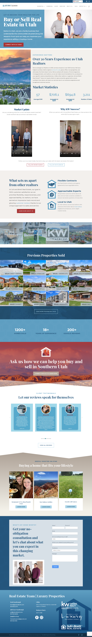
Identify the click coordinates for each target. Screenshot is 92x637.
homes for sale (56, 70)
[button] (41, 438)
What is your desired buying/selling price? (63, 542)
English (77, 1)
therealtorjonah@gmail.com (18, 619)
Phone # (67, 525)
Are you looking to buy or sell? (60, 536)
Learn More (21, 506)
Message (54, 553)
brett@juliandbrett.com (17, 604)
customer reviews (23, 203)
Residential (40, 6)
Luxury (56, 6)
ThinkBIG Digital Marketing (48, 634)
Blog (76, 6)
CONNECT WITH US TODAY (13, 44)
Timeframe (54, 548)
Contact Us (82, 6)
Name (54, 525)
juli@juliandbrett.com (16, 612)
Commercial (49, 6)
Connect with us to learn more (46, 373)
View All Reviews (46, 445)
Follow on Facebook (56, 165)
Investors (62, 6)
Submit (55, 566)
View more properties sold (46, 311)
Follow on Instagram (35, 165)
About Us (69, 6)
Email (53, 531)
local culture (78, 206)
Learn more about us (26, 211)
